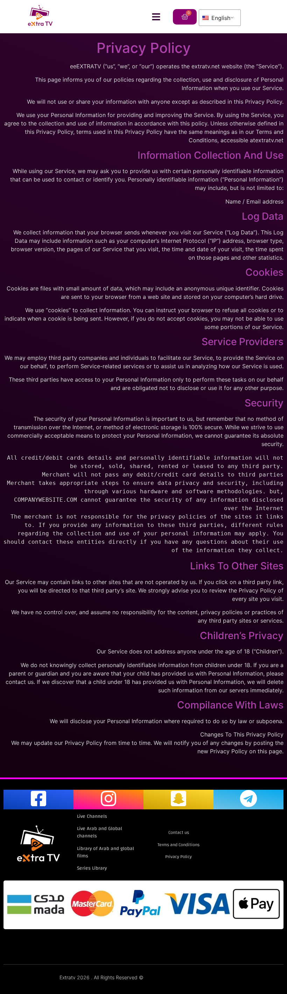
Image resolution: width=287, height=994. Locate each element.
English (220, 17)
